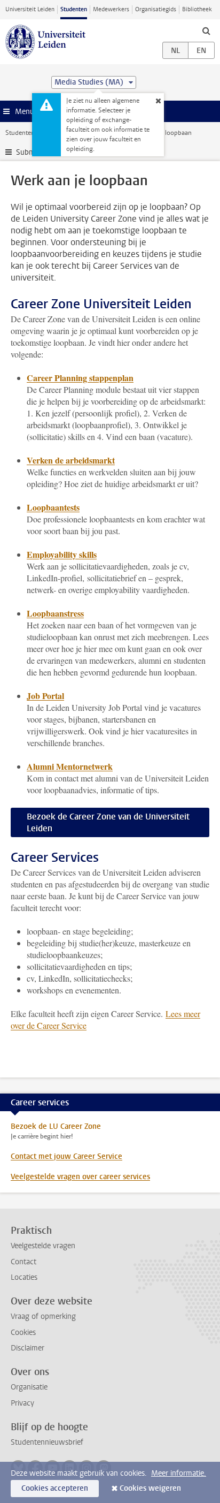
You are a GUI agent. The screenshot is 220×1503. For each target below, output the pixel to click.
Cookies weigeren (150, 1488)
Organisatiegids (155, 9)
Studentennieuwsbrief (47, 1442)
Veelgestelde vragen (43, 1246)
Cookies (23, 1332)
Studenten (73, 9)
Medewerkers (111, 9)
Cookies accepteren (54, 1488)
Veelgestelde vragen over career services (80, 1177)
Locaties (24, 1277)
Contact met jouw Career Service (66, 1156)
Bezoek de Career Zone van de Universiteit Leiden (108, 822)
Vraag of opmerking (43, 1316)
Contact (23, 1262)
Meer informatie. (178, 1473)
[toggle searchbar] (206, 30)
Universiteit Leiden (29, 9)
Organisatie (29, 1387)
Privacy (22, 1403)
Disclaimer (27, 1348)
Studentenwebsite (31, 132)
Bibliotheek (197, 9)
